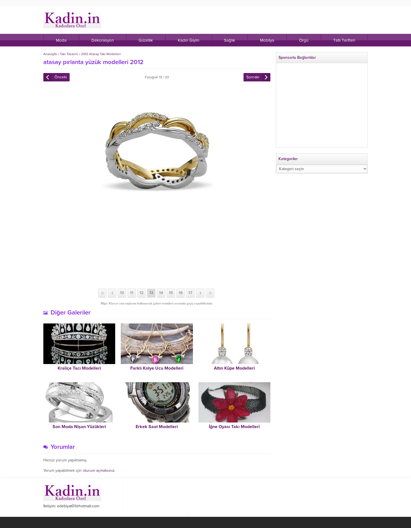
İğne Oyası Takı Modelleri (234, 427)
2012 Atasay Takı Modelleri (101, 54)
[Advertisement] (156, 244)
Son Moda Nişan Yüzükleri (79, 427)
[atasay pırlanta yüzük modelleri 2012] (157, 196)
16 (181, 292)
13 (151, 292)
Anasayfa (50, 54)
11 (131, 292)
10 (122, 292)
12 (141, 292)
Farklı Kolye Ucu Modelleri (156, 368)
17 (190, 292)
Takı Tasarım (69, 54)
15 (171, 292)
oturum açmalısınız (99, 470)
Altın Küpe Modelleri (234, 368)
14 (161, 292)
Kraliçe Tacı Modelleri (79, 368)
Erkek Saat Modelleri (157, 427)
